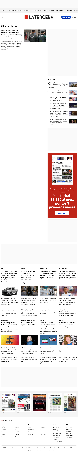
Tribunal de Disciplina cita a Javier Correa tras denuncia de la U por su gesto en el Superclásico (67, 274)
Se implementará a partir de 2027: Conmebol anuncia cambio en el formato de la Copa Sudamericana (67, 301)
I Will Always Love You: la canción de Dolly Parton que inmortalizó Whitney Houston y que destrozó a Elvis (29, 350)
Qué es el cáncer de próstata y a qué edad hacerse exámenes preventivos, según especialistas (59, 92)
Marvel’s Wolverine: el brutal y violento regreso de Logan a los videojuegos (9, 359)
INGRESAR (74, 17)
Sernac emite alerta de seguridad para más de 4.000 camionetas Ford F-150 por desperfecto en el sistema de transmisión (10, 277)
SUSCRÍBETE (62, 213)
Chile (2, 269)
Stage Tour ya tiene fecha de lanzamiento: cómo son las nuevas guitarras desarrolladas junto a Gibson (9, 327)
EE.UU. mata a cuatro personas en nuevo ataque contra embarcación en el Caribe (47, 350)
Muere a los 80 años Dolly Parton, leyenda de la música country (29, 359)
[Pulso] (24, 411)
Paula (61, 320)
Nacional (13, 10)
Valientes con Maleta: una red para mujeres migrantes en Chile (67, 349)
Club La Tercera (60, 10)
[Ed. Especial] (55, 411)
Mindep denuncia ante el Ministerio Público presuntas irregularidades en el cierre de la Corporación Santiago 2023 (67, 312)
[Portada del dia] (62, 184)
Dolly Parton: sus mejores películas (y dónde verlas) (28, 325)
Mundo (40, 10)
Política (8, 10)
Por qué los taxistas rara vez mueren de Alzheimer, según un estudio (48, 311)
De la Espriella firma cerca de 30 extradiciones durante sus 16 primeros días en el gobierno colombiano (48, 360)
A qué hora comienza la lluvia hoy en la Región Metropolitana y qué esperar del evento (48, 274)
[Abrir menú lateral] (2, 17)
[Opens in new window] (39, 411)
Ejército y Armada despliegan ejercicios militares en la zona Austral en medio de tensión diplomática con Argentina (58, 85)
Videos (45, 10)
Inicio (3, 10)
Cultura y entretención (28, 320)
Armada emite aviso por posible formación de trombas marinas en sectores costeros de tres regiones (9, 301)
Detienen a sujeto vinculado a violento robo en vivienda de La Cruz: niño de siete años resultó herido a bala (9, 312)
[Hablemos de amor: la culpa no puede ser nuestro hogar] (68, 340)
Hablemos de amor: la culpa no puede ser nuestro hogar (67, 325)
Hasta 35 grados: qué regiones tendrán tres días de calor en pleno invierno (48, 300)
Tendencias (43, 269)
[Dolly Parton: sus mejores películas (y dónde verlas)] (29, 340)
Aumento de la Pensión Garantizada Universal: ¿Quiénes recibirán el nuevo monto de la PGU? (59, 98)
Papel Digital (69, 10)
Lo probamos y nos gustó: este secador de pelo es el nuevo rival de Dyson (68, 359)
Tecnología (26, 10)
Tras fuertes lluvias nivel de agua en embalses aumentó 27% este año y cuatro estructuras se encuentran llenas (28, 302)
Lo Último (51, 10)
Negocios (19, 10)
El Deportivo (34, 10)
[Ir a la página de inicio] (39, 17)
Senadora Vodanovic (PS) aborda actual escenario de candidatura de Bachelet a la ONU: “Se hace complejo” (58, 122)
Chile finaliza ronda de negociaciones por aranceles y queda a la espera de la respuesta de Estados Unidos (29, 312)
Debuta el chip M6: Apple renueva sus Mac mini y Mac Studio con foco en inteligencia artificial (9, 350)
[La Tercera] (8, 411)
